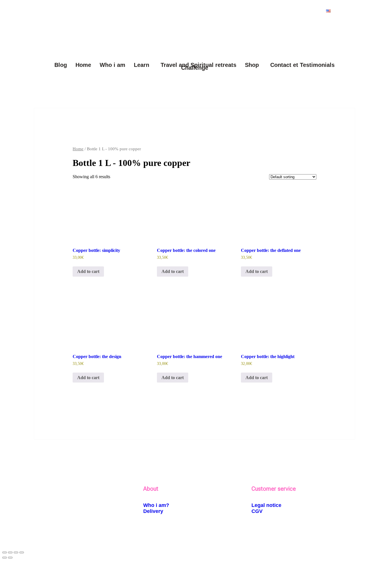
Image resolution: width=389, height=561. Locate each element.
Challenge (194, 68)
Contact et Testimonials (302, 65)
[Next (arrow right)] (10, 557)
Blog (60, 65)
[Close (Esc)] (21, 552)
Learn (141, 65)
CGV (257, 511)
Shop (252, 65)
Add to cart (88, 271)
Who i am (112, 65)
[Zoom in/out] (4, 552)
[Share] (16, 552)
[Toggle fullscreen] (10, 552)
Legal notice (266, 505)
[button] (330, 11)
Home (83, 65)
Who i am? (156, 505)
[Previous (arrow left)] (4, 557)
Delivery (153, 511)
